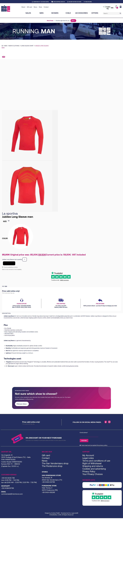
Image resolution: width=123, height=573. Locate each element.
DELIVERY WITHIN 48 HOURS (75, 1)
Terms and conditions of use (96, 460)
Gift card (29, 7)
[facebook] (105, 422)
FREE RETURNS (88, 1)
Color (5, 238)
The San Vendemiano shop (55, 463)
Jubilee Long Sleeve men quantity (12, 259)
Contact (46, 7)
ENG (112, 7)
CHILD (68, 13)
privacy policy (103, 445)
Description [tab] (6, 313)
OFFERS (94, 13)
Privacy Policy (88, 471)
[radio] (20, 221)
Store (40, 7)
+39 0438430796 (7, 488)
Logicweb (74, 513)
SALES (28, 13)
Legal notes (88, 458)
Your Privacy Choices (92, 474)
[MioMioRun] (10, 8)
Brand (23, 7)
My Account (88, 455)
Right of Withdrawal (91, 463)
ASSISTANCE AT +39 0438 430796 (41, 1)
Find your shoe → (22, 404)
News (35, 7)
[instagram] (109, 422)
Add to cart (9, 263)
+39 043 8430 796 (8, 478)
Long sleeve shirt (27, 45)
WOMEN (54, 13)
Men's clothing (14, 45)
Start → (73, 20)
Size (5, 221)
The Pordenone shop (52, 466)
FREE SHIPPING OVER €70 (59, 1)
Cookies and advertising (94, 468)
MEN (41, 13)
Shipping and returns (92, 466)
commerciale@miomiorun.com (12, 494)
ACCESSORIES (81, 13)
